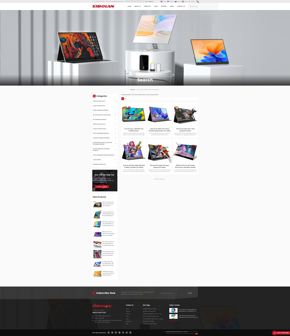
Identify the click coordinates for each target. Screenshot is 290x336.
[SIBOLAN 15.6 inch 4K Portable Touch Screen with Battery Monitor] (185, 151)
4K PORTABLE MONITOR (99, 119)
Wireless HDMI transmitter (149, 311)
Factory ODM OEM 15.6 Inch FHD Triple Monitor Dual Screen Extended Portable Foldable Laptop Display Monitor (108, 253)
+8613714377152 (100, 1)
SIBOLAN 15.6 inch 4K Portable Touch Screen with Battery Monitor (185, 166)
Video (156, 6)
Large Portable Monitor (99, 105)
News (172, 6)
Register (151, 1)
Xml (172, 333)
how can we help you (104, 175)
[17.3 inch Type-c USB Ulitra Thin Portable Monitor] (134, 114)
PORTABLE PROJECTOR (99, 164)
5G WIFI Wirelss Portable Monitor (102, 115)
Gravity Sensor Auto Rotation (150, 324)
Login (146, 1)
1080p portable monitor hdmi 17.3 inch (152, 314)
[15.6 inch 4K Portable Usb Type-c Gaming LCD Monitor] (159, 151)
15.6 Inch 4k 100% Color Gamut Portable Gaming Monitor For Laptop (159, 130)
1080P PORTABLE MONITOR (100, 110)
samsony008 (101, 318)
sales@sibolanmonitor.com (117, 1)
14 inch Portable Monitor (99, 129)
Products (147, 6)
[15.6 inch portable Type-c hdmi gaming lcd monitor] (185, 114)
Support (164, 6)
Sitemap (168, 333)
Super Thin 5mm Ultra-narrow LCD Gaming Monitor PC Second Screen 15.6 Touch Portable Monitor (188, 316)
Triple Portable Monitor (99, 101)
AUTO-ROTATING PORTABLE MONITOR (103, 155)
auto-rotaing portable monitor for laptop (153, 319)
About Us (137, 6)
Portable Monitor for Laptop (149, 309)
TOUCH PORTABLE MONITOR (101, 133)
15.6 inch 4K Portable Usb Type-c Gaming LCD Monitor (159, 166)
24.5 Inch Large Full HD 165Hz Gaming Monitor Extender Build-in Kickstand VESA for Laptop (108, 204)
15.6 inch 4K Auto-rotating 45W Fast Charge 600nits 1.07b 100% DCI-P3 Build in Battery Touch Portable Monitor (188, 310)
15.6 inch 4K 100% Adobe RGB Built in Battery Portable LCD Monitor (134, 166)
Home (129, 6)
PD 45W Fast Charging (148, 321)
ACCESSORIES (97, 159)
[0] (197, 1)
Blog (127, 324)
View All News (173, 321)
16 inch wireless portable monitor (151, 316)
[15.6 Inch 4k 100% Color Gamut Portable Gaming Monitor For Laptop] (159, 114)
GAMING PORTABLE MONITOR (101, 138)
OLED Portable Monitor (99, 124)
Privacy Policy (177, 333)
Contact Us (181, 6)
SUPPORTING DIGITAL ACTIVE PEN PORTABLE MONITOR (102, 143)
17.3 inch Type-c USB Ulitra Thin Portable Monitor (133, 130)
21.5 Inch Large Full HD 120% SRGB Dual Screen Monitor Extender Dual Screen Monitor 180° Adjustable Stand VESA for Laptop (108, 214)
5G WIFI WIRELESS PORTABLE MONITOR (101, 149)
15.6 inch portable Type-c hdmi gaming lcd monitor (185, 130)
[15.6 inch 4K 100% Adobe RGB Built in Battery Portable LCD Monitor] (134, 151)
